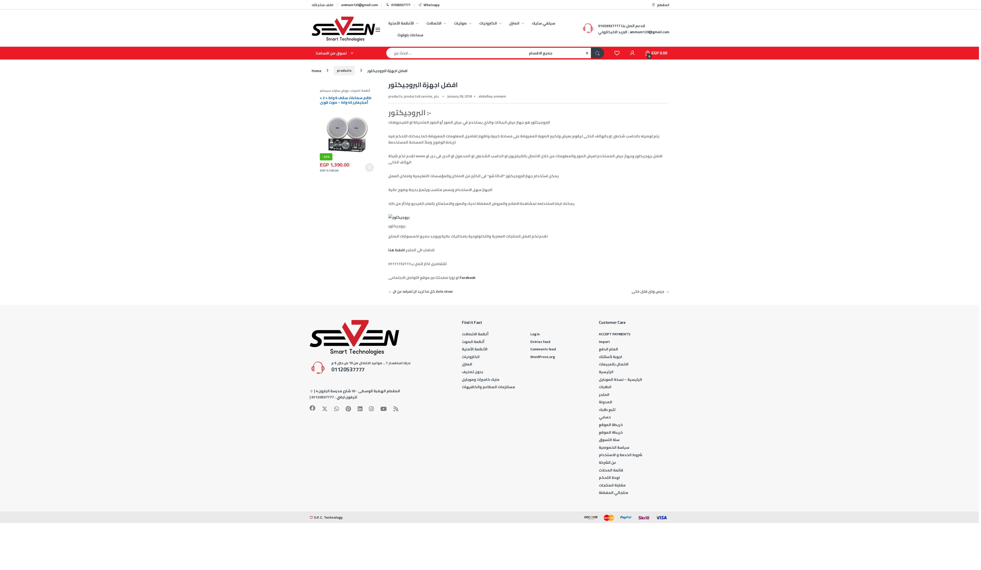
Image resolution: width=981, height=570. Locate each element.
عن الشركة (607, 462)
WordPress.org (542, 356)
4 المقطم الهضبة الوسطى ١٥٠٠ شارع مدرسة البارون (358, 391)
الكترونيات (488, 23)
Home (316, 70)
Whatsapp (432, 5)
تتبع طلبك (607, 409)
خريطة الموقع (611, 424)
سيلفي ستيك (543, 23)
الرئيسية (606, 372)
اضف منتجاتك (322, 5)
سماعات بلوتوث (410, 35)
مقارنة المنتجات (612, 485)
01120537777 (322, 397)
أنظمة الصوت (360, 90)
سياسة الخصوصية (614, 447)
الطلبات (605, 387)
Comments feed (543, 349)
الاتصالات (433, 23)
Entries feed (540, 341)
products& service (418, 96)
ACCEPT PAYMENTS (614, 334)
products (344, 70)
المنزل (514, 23)
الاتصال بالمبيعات (613, 364)
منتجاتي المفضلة (613, 492)
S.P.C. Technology (328, 517)
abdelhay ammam (492, 96)
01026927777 (400, 5)
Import (604, 341)
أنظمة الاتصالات (475, 334)
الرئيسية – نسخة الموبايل (620, 379)
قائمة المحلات (611, 470)
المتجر (604, 394)
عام (436, 96)
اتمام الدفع (608, 349)
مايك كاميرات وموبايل (480, 379)
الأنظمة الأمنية (401, 23)
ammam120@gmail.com (359, 5)
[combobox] (456, 53)
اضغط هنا (396, 250)
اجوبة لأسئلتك (610, 356)
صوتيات (460, 23)
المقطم (663, 5)
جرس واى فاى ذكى (650, 291)
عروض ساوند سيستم (334, 90)
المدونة (605, 402)
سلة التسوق (609, 439)
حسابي (605, 417)
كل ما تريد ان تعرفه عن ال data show (420, 291)
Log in (535, 334)
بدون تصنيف (472, 372)
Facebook (467, 277)
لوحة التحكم (609, 477)
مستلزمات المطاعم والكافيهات (488, 387)
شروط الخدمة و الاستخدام (620, 455)
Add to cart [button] (369, 167)
